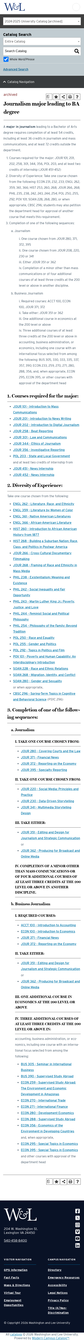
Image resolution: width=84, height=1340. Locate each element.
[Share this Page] (63, 97)
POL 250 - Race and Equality (34, 638)
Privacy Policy (58, 1300)
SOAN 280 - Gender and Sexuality (37, 681)
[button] (76, 7)
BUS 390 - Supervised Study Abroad (47, 1076)
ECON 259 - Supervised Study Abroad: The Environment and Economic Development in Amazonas (48, 1088)
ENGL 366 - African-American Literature (42, 523)
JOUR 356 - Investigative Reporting (39, 450)
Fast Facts (11, 1277)
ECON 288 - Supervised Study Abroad (48, 1119)
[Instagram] (77, 1224)
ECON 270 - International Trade (43, 1100)
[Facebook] (77, 1211)
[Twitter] (77, 1217)
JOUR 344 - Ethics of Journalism (37, 443)
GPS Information (15, 1270)
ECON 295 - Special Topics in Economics (49, 1144)
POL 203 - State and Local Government (41, 456)
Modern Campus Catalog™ (50, 1338)
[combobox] (42, 21)
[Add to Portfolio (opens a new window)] (56, 97)
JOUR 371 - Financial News (40, 757)
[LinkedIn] (77, 1245)
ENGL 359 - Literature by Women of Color (43, 510)
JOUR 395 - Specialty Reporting (44, 770)
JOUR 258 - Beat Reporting (33, 431)
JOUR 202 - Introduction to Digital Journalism (46, 425)
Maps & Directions (17, 1285)
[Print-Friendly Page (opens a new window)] (70, 97)
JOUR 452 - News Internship (33, 475)
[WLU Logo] (14, 7)
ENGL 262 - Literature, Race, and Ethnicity (43, 504)
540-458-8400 (15, 1240)
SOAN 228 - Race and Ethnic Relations (40, 668)
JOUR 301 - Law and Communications (40, 437)
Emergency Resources (64, 1277)
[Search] (77, 51)
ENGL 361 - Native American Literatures (42, 516)
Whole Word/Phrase (22, 59)
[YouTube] (77, 1238)
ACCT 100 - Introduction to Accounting (48, 925)
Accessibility (57, 1285)
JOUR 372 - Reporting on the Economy (48, 764)
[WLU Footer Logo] (20, 1214)
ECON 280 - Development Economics (47, 1113)
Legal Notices (58, 1292)
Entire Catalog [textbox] (15, 41)
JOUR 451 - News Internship (33, 468)
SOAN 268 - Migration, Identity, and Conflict (44, 675)
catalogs (16, 1334)
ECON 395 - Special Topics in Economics (49, 1150)
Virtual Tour (12, 1292)
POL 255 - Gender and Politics (34, 644)
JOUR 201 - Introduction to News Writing (42, 419)
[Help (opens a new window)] (77, 97)
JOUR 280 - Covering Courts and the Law (50, 751)
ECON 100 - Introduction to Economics (48, 931)
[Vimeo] (77, 1231)
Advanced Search (15, 69)
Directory (55, 1270)
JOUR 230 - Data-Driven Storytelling (47, 801)
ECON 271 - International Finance (44, 1107)
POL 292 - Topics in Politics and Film (39, 650)
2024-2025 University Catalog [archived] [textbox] (34, 21)
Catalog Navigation (20, 82)
